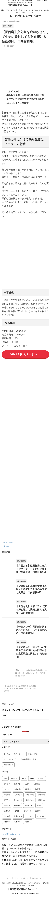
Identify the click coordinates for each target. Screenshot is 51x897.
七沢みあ (7, 811)
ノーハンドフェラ (10, 759)
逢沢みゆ (41, 778)
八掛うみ (28, 822)
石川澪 (27, 784)
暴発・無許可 (8, 765)
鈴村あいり (30, 800)
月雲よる (7, 805)
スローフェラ (19, 754)
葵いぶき (7, 784)
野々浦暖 (7, 816)
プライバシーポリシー (21, 878)
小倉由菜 (17, 789)
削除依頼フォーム (38, 878)
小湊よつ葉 (30, 795)
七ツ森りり (27, 811)
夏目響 (6, 546)
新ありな (17, 784)
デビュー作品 (33, 754)
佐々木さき (18, 800)
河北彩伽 (7, 795)
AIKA (5, 778)
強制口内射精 (8, 542)
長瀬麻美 (17, 805)
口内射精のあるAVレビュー (23, 5)
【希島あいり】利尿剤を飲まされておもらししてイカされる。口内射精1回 (31, 630)
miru (24, 778)
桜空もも (7, 800)
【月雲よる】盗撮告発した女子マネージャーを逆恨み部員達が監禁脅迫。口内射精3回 (31, 569)
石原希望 (37, 784)
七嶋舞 (16, 811)
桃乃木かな (41, 816)
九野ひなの (18, 795)
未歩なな (29, 816)
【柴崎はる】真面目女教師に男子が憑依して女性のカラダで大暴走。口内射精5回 (31, 589)
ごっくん (7, 754)
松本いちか (18, 816)
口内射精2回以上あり (28, 759)
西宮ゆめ (38, 811)
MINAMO (14, 778)
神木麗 (37, 789)
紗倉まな (41, 795)
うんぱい (7, 789)
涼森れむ (41, 800)
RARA (32, 778)
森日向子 (7, 822)
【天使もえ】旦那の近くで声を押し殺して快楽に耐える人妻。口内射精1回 (31, 609)
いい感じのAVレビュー (12, 834)
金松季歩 (28, 789)
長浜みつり (29, 805)
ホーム (9, 878)
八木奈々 (17, 822)
